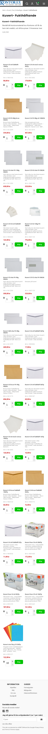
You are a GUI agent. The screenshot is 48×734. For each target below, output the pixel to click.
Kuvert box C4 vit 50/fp (11, 594)
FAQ (13, 690)
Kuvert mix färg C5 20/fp (12, 644)
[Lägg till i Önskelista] (4, 85)
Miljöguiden (27, 690)
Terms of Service (10, 729)
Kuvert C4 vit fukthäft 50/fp (34, 384)
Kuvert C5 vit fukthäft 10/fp (34, 437)
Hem (3, 10)
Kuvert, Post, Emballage (14, 10)
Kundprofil (13, 696)
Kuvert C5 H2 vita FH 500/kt (34, 170)
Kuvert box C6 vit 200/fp (33, 542)
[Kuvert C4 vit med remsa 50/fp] (35, 52)
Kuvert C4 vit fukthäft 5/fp (12, 542)
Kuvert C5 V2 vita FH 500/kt (34, 277)
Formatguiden (28, 687)
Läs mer (5, 32)
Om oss (13, 693)
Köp (19, 85)
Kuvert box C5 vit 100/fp (33, 594)
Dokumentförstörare (30, 693)
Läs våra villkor (7, 724)
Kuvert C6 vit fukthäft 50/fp (34, 331)
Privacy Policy (39, 727)
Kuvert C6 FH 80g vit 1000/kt (35, 118)
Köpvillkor (13, 687)
